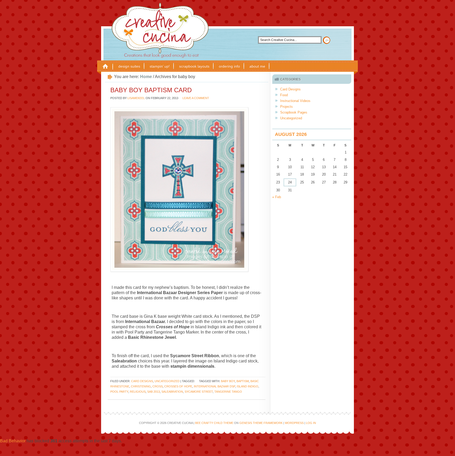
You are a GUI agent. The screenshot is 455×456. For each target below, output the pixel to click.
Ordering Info (229, 66)
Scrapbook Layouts (194, 66)
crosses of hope (178, 386)
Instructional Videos (295, 101)
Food (284, 95)
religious (138, 391)
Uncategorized (167, 381)
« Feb (276, 197)
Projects (286, 107)
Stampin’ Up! (160, 66)
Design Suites (129, 66)
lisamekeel (136, 98)
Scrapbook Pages (293, 112)
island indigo (247, 386)
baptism (242, 381)
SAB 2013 (153, 391)
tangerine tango (228, 391)
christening (141, 386)
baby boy (228, 381)
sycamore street (199, 391)
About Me (257, 66)
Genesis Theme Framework (261, 422)
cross (157, 386)
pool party (119, 391)
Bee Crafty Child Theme (214, 422)
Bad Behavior (13, 441)
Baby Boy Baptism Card (151, 90)
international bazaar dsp (214, 386)
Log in (311, 422)
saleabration (172, 391)
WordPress (294, 422)
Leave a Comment (195, 98)
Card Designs (142, 381)
